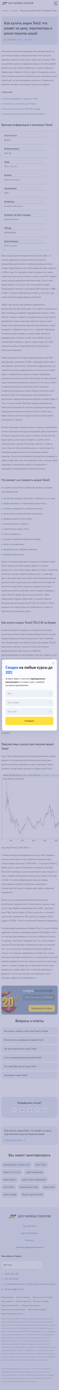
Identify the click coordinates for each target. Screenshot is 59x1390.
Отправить (29, 721)
